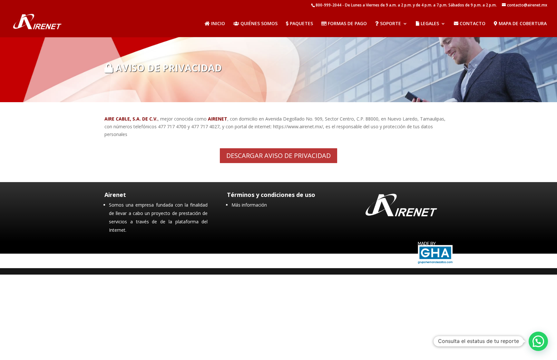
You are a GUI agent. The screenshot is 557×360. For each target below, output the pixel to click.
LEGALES (429, 23)
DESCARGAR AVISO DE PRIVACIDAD (278, 155)
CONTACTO (471, 23)
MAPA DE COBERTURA (522, 23)
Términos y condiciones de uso (271, 195)
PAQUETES (300, 23)
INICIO (217, 23)
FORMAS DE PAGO (347, 23)
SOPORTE (390, 23)
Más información (249, 205)
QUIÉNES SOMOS (258, 23)
